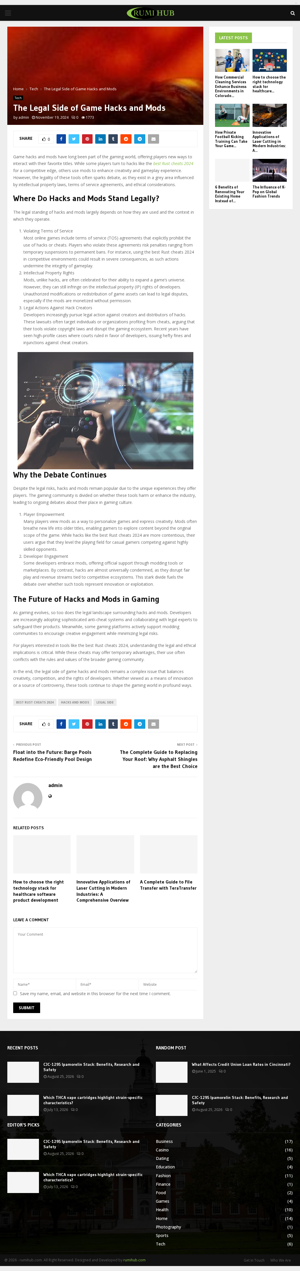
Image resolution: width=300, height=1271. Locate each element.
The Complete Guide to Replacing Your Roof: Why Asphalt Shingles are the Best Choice (158, 759)
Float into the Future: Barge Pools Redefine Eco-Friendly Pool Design (52, 755)
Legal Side (105, 702)
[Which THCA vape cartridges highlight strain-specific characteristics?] (23, 1105)
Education (165, 1167)
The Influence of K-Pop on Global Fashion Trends (269, 191)
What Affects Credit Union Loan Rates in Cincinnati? (241, 1064)
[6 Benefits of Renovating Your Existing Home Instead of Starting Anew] (232, 170)
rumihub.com (134, 1260)
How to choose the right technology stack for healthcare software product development (38, 891)
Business (164, 1141)
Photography (168, 1227)
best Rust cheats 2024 (35, 702)
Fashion (163, 1175)
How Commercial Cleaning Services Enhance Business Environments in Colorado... (230, 86)
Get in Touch (254, 1260)
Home (162, 1218)
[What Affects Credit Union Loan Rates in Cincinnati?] (172, 1072)
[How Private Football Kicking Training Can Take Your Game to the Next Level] (232, 115)
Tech (18, 98)
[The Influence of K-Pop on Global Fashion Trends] (270, 170)
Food (161, 1192)
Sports (162, 1235)
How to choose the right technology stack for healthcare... (269, 84)
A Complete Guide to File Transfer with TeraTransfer (168, 885)
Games (162, 1201)
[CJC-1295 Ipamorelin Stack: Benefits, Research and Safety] (23, 1072)
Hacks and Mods (75, 702)
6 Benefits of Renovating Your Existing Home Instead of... (229, 194)
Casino (162, 1150)
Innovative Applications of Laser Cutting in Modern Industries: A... (269, 141)
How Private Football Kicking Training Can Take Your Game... (231, 139)
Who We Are (280, 1260)
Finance (163, 1184)
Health (162, 1209)
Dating (162, 1158)
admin (23, 117)
